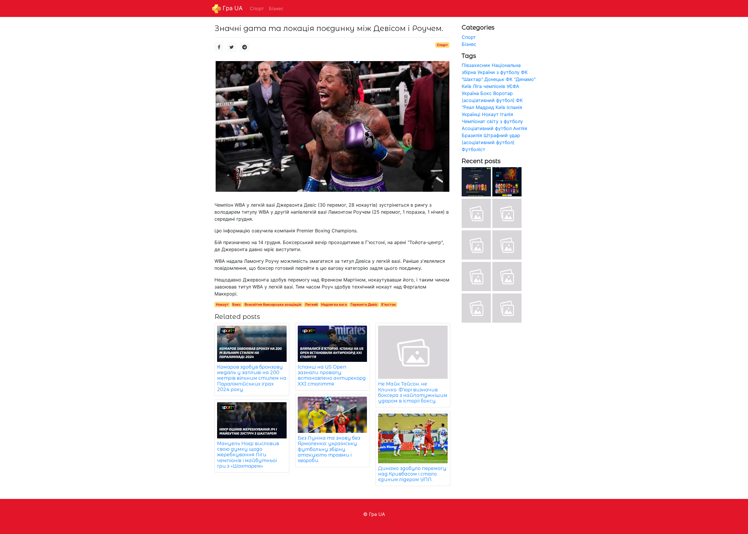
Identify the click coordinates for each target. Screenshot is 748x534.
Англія (520, 128)
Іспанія (514, 107)
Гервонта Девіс (364, 304)
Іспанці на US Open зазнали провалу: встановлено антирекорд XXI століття (332, 375)
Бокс (236, 304)
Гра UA (232, 8)
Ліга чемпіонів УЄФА (496, 86)
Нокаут (222, 304)
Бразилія (472, 135)
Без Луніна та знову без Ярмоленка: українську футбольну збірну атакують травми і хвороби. (329, 449)
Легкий (311, 304)
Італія (506, 114)
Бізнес (469, 44)
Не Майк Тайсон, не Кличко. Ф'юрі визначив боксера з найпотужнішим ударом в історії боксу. (412, 392)
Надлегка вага (334, 304)
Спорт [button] (257, 8)
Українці (471, 114)
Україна (470, 93)
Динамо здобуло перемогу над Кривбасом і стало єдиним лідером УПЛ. (412, 474)
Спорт (442, 45)
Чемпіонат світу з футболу (492, 121)
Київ (500, 107)
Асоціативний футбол (487, 128)
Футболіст (473, 149)
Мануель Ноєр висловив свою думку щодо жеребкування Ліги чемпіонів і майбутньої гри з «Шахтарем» (248, 455)
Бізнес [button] (276, 8)
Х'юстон (388, 304)
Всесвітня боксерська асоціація (273, 304)
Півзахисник (476, 65)
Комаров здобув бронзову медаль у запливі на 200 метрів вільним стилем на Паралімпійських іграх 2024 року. (251, 378)
